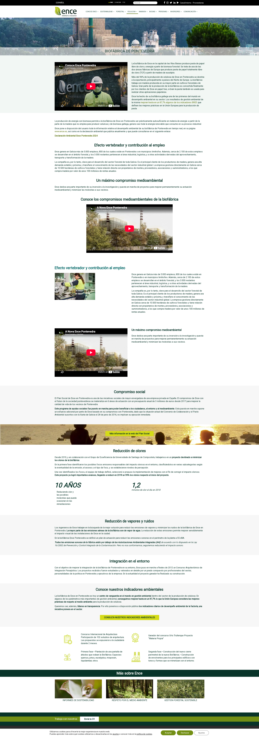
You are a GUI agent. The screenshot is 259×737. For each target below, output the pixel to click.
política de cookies (144, 734)
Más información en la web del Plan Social (129, 433)
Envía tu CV (89, 719)
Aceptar (168, 733)
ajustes (116, 734)
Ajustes (201, 733)
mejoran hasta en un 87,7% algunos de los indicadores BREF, (169, 102)
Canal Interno (185, 3)
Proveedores (198, 3)
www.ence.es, (61, 131)
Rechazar (185, 733)
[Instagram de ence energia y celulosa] (167, 2)
